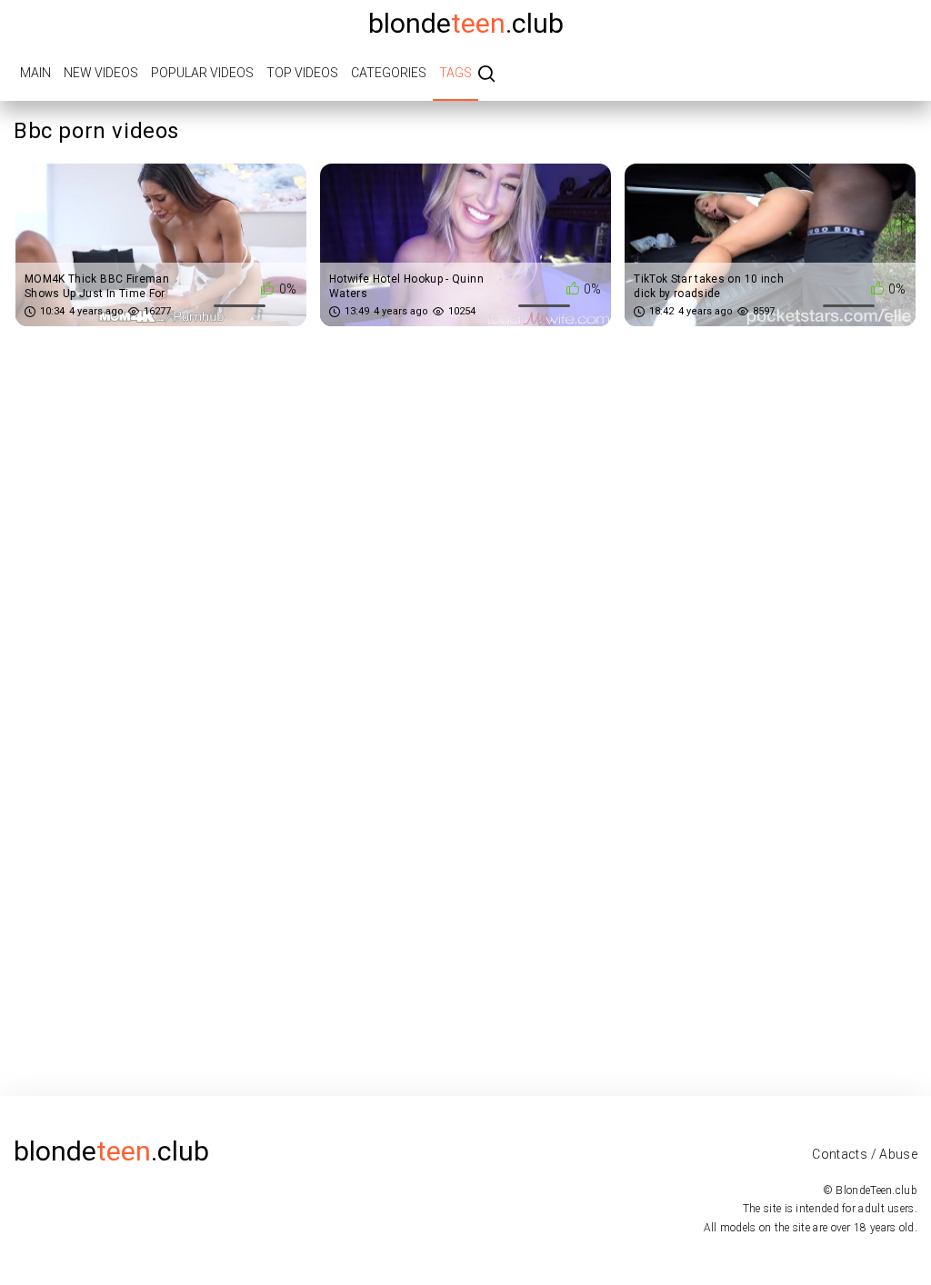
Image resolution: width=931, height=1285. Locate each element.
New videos (101, 72)
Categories (388, 72)
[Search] (486, 75)
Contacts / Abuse (864, 1154)
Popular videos (202, 72)
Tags (455, 72)
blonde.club (466, 23)
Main (35, 72)
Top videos (302, 72)
